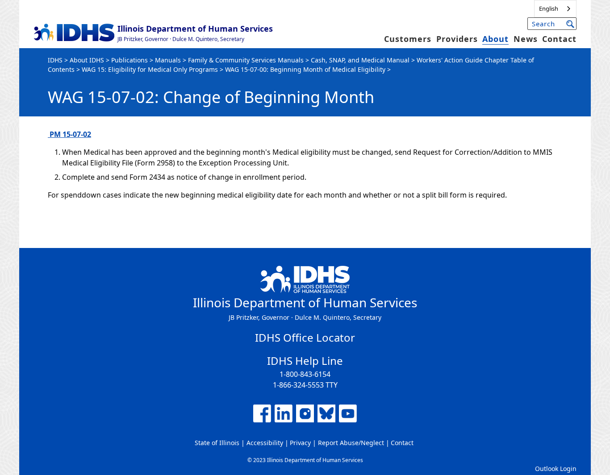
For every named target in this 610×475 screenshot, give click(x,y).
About (495, 38)
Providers (457, 38)
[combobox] (555, 8)
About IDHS (87, 60)
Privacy (300, 442)
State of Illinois (217, 442)
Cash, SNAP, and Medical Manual (360, 60)
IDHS (55, 60)
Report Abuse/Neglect (351, 442)
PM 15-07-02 (69, 134)
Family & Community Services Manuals (246, 60)
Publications (129, 60)
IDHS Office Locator (305, 337)
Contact (559, 38)
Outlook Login (556, 468)
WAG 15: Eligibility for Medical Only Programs (150, 69)
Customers (407, 38)
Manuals (168, 60)
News (526, 38)
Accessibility (265, 442)
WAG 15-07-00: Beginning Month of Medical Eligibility (305, 69)
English (548, 8)
